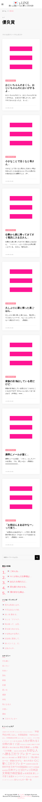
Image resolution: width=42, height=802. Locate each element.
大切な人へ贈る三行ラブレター (20, 752)
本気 (4, 699)
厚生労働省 (25, 747)
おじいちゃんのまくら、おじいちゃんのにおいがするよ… (20, 88)
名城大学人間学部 (18, 751)
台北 (31, 747)
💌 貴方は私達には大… (11, 605)
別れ (4, 675)
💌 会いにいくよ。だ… (11, 643)
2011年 (12, 732)
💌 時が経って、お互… (11, 624)
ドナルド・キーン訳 (9, 741)
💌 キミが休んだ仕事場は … (19, 576)
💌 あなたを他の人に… (17, 581)
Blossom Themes (26, 796)
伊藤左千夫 (34, 744)
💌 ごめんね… (13, 571)
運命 (4, 714)
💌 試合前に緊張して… (11, 638)
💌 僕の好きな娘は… (16, 592)
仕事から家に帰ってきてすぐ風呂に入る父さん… (19, 236)
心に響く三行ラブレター (20, 762)
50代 (8, 732)
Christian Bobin (18, 732)
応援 (4, 685)
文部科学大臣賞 (31, 764)
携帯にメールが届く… (17, 454)
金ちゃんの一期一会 (23, 779)
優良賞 (5, 747)
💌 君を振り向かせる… (17, 587)
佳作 (38, 744)
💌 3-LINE (21, 3)
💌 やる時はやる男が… (11, 634)
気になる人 (6, 704)
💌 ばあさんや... (8, 648)
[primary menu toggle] (2, 4)
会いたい (5, 666)
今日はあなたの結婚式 (25, 744)
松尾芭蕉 (28, 773)
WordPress (20, 798)
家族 (4, 680)
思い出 (5, 690)
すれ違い (5, 661)
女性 (16, 757)
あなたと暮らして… (22, 738)
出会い (5, 670)
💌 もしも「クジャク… (11, 619)
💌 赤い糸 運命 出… (9, 614)
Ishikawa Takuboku (27, 732)
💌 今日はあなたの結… (11, 610)
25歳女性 (4, 732)
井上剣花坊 (19, 741)
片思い (5, 709)
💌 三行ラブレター (10, 80)
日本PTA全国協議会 (19, 767)
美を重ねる (28, 777)
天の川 (6, 757)
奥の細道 (11, 757)
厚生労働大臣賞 (14, 747)
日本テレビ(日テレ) (19, 770)
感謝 (4, 695)
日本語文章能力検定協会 (20, 771)
